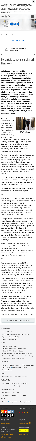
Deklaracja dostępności (25, 423)
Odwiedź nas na (5, 411)
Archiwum (23, 395)
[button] (32, 17)
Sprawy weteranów (26, 402)
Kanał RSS (2, 411)
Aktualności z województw (18, 332)
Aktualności (14, 35)
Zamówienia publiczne (8, 389)
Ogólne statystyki (15, 365)
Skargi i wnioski (13, 402)
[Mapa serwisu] (6, 16)
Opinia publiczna (7, 370)
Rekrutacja (17, 386)
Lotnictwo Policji (14, 337)
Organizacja (22, 348)
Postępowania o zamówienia (10, 392)
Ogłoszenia (24, 383)
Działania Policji (6, 328)
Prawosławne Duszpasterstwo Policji (13, 358)
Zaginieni (4, 337)
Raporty (25, 367)
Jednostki (4, 346)
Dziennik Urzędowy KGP (9, 377)
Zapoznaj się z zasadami (7, 434)
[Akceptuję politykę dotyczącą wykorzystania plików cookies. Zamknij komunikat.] (33, 1)
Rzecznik (4, 402)
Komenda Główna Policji (9, 348)
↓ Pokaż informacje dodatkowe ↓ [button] (18, 320)
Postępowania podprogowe (10, 395)
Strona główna (5, 35)
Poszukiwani (25, 334)
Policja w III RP (6, 351)
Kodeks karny (6, 367)
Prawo (3, 373)
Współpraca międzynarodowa (23, 353)
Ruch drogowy (15, 334)
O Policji (3, 343)
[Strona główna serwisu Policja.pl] (3, 16)
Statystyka (4, 362)
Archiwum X (5, 334)
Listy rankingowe (7, 386)
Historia (15, 351)
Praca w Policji (5, 380)
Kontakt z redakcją (5, 423)
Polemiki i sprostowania (9, 339)
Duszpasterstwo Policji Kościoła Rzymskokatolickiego (18, 356)
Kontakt (3, 398)
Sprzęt (21, 351)
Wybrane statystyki (28, 365)
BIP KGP (26, 412)
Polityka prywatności (6, 437)
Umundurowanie (7, 353)
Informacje (5, 365)
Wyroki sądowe (23, 377)
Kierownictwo (13, 346)
